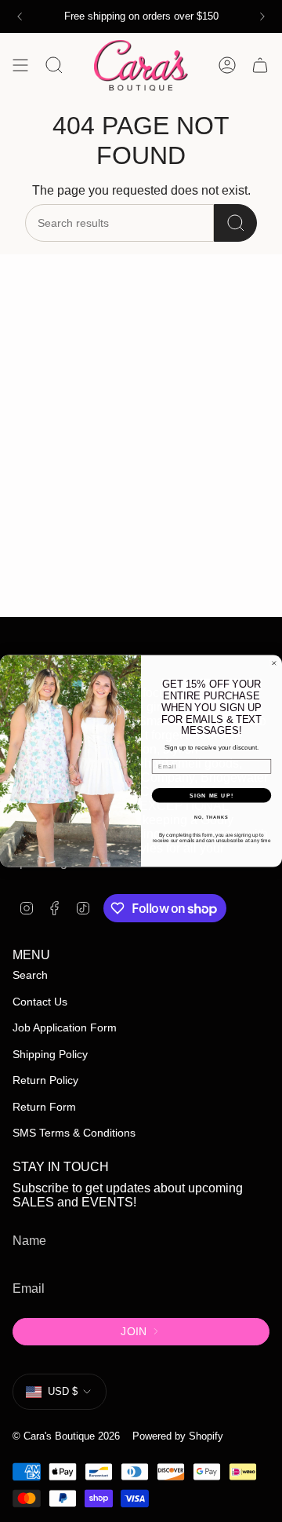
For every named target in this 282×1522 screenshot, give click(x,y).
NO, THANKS (211, 817)
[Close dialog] (273, 663)
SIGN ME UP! (211, 795)
